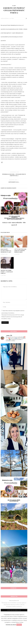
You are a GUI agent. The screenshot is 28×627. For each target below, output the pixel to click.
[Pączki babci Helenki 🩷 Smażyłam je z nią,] (14, 410)
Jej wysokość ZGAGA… (14, 182)
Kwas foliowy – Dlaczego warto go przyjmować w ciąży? (6, 251)
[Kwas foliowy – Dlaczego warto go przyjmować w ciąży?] (7, 241)
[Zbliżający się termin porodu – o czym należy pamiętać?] (7, 262)
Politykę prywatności (17, 606)
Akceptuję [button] (19, 624)
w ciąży (14, 5)
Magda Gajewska (4, 18)
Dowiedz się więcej (11, 624)
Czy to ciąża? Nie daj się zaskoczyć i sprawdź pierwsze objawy (20, 251)
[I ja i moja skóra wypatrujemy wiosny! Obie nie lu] (14, 463)
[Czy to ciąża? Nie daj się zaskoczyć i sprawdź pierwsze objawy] (20, 241)
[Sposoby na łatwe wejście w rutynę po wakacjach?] (14, 543)
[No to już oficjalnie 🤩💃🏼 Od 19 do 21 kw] (14, 516)
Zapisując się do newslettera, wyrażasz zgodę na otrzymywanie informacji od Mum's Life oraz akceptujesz (14, 604)
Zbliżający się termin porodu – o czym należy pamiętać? (7, 272)
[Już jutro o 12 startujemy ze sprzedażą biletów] (14, 490)
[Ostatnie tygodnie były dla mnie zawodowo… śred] (14, 436)
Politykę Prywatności (6, 316)
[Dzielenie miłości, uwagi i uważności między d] (14, 570)
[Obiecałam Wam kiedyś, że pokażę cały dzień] (14, 383)
